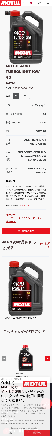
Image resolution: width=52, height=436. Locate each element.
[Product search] (24, 2)
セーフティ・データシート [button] (11, 218)
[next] (47, 358)
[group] (21, 96)
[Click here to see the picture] (7, 13)
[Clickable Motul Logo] (10, 3)
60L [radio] (26, 95)
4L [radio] (16, 95)
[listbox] (26, 291)
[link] (26, 231)
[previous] (4, 358)
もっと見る (44, 245)
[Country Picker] (31, 3)
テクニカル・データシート (32, 218)
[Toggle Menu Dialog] (48, 3)
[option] (26, 291)
